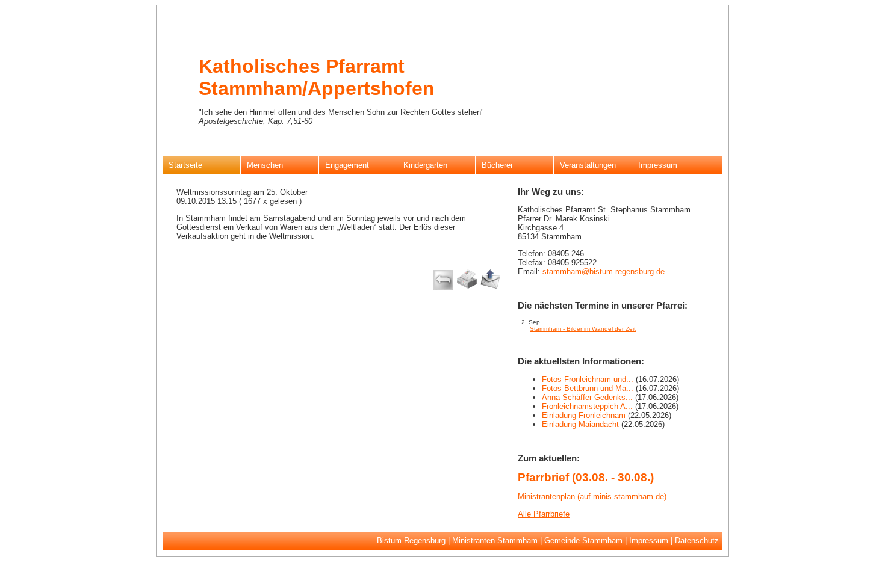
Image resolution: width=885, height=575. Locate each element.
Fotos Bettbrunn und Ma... (587, 388)
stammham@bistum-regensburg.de (603, 271)
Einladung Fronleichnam (584, 415)
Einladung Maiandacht (580, 424)
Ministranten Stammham (495, 540)
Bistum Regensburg (411, 540)
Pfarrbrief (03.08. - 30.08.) (586, 477)
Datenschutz (697, 540)
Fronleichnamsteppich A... (587, 406)
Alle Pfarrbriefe (544, 513)
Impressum (648, 540)
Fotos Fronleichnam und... (587, 379)
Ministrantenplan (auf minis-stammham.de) (592, 496)
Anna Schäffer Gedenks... (587, 397)
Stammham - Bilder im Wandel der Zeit (583, 328)
